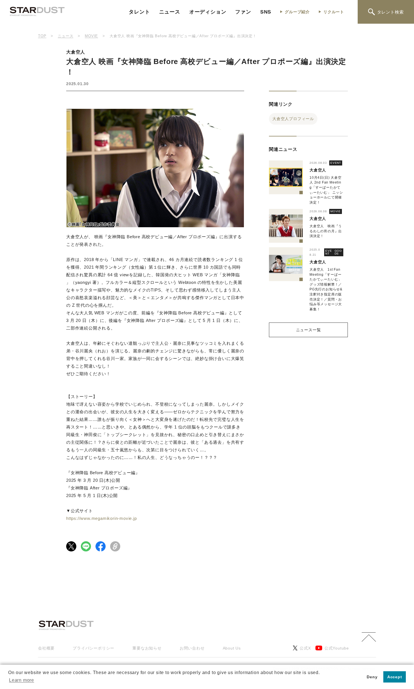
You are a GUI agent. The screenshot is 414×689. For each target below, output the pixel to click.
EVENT (335, 162)
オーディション (207, 11)
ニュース (169, 11)
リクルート (333, 12)
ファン (243, 11)
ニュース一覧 (308, 330)
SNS (265, 11)
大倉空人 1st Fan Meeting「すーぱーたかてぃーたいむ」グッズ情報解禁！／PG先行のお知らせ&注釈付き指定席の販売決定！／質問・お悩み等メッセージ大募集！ (326, 289)
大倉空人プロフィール (293, 118)
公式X (305, 648)
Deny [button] (372, 677)
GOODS (338, 252)
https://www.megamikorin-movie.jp (101, 518)
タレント (139, 11)
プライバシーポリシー (93, 648)
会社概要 (46, 648)
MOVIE (335, 211)
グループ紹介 (297, 12)
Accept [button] (394, 677)
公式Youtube (336, 648)
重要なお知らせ (147, 648)
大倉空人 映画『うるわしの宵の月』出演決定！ (326, 231)
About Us (232, 648)
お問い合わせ (192, 648)
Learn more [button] (21, 680)
